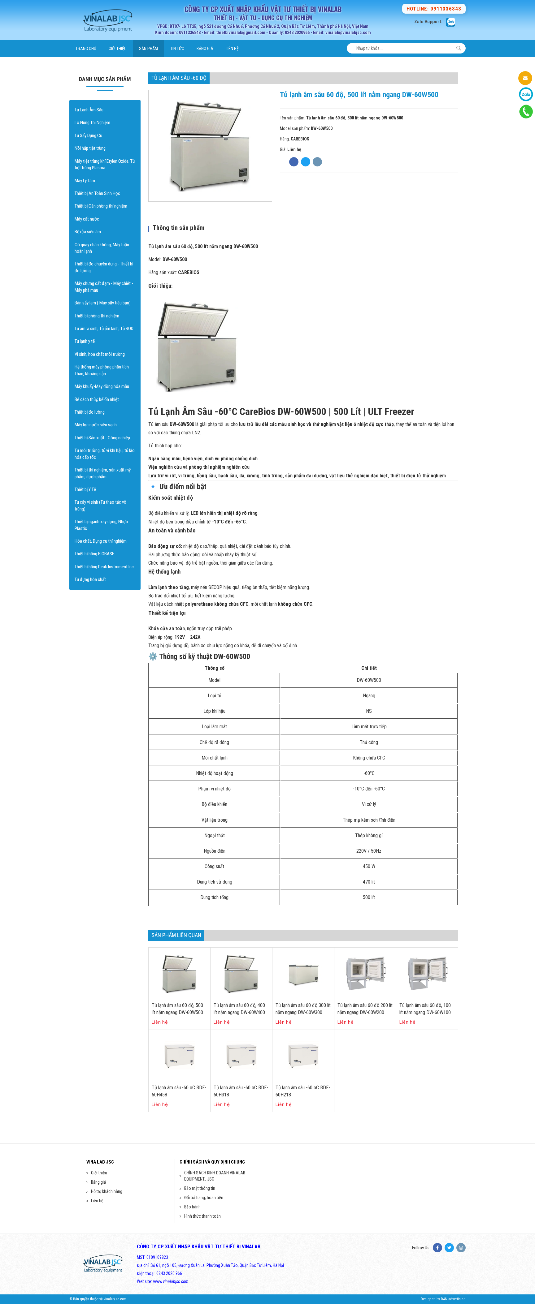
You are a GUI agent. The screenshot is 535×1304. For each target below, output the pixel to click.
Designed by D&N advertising (443, 1299)
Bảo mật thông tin (199, 1188)
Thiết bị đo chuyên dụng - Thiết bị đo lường (104, 267)
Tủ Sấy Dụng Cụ (88, 135)
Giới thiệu (118, 48)
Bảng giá (205, 48)
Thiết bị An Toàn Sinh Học (97, 193)
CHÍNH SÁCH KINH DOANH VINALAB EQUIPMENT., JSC (214, 1175)
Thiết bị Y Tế (85, 489)
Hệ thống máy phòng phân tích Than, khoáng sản (102, 370)
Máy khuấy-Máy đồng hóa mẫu (102, 386)
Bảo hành (192, 1206)
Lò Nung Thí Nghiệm (92, 122)
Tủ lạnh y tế (85, 341)
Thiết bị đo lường (90, 412)
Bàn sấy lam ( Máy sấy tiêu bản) (103, 303)
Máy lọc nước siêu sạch (96, 425)
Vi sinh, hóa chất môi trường (100, 354)
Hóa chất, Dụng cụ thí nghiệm (101, 541)
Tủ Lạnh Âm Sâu (89, 110)
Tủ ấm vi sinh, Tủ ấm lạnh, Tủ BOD (104, 328)
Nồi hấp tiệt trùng (90, 148)
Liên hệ (232, 48)
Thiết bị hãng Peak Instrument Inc (104, 567)
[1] (459, 48)
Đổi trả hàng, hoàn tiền (203, 1197)
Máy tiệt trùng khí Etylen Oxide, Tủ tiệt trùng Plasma (105, 164)
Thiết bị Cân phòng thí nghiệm (101, 206)
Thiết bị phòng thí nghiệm (97, 316)
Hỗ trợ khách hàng (106, 1191)
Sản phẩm (148, 48)
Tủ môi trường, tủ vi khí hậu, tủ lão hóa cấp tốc (105, 454)
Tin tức (177, 48)
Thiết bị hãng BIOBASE (94, 554)
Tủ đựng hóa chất (90, 579)
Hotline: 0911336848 (434, 9)
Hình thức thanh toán (202, 1216)
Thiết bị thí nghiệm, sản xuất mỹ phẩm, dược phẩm (103, 473)
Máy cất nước (87, 219)
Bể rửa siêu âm (88, 232)
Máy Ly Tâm (85, 180)
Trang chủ (86, 48)
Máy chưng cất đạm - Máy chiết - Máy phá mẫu (104, 287)
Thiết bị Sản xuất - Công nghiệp (102, 438)
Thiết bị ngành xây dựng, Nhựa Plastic (101, 525)
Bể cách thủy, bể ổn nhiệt (97, 399)
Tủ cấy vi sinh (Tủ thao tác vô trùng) (100, 505)
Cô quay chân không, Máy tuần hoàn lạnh (102, 248)
